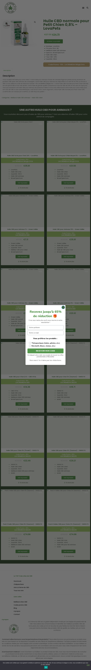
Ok (46, 667)
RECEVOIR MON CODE (45, 351)
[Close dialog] (63, 307)
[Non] (88, 665)
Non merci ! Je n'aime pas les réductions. (45, 360)
